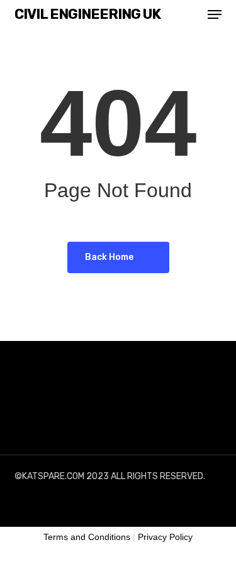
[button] (215, 14)
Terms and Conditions (86, 537)
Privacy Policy (165, 537)
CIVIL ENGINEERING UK (87, 14)
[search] (189, 14)
